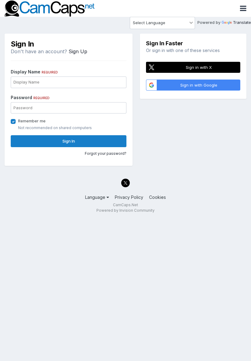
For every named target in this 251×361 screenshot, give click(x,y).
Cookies (157, 197)
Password (30, 97)
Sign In (68, 141)
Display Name (34, 71)
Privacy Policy (129, 197)
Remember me (32, 120)
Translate (242, 22)
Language (96, 197)
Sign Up (78, 51)
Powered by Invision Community (125, 210)
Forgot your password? (105, 153)
